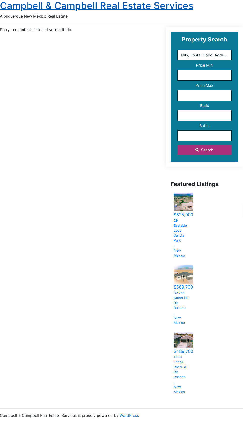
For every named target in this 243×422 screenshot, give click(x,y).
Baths (204, 125)
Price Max (204, 85)
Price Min (204, 65)
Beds (204, 105)
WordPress (129, 415)
